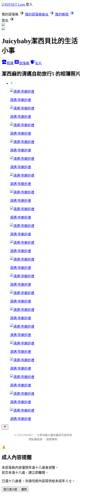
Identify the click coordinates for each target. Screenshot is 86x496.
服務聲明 (51, 439)
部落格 (24, 63)
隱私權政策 (35, 439)
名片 (38, 63)
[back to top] (5, 427)
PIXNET (28, 435)
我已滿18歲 (10, 489)
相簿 (10, 63)
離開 (24, 489)
